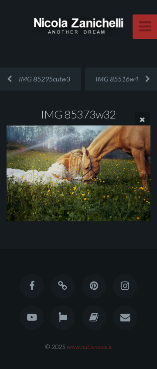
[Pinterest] (94, 286)
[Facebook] (32, 286)
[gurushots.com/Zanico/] (63, 317)
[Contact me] (125, 317)
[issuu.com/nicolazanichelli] (94, 317)
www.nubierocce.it (89, 346)
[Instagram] (125, 286)
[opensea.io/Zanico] (63, 286)
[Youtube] (32, 317)
